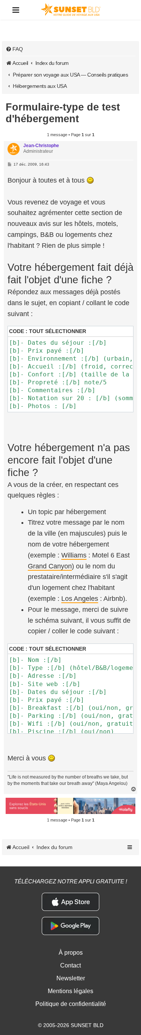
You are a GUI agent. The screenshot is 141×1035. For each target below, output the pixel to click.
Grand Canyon (50, 566)
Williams (73, 555)
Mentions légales (70, 991)
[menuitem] (14, 49)
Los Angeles (79, 598)
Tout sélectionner (57, 331)
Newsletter (70, 978)
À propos (71, 952)
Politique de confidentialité (70, 1004)
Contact (70, 965)
